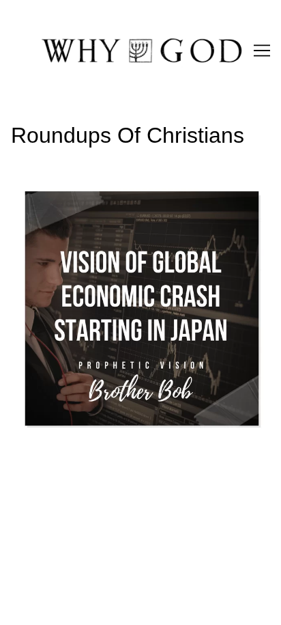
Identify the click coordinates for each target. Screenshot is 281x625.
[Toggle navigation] (262, 50)
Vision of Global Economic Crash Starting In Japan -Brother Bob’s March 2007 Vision (136, 194)
